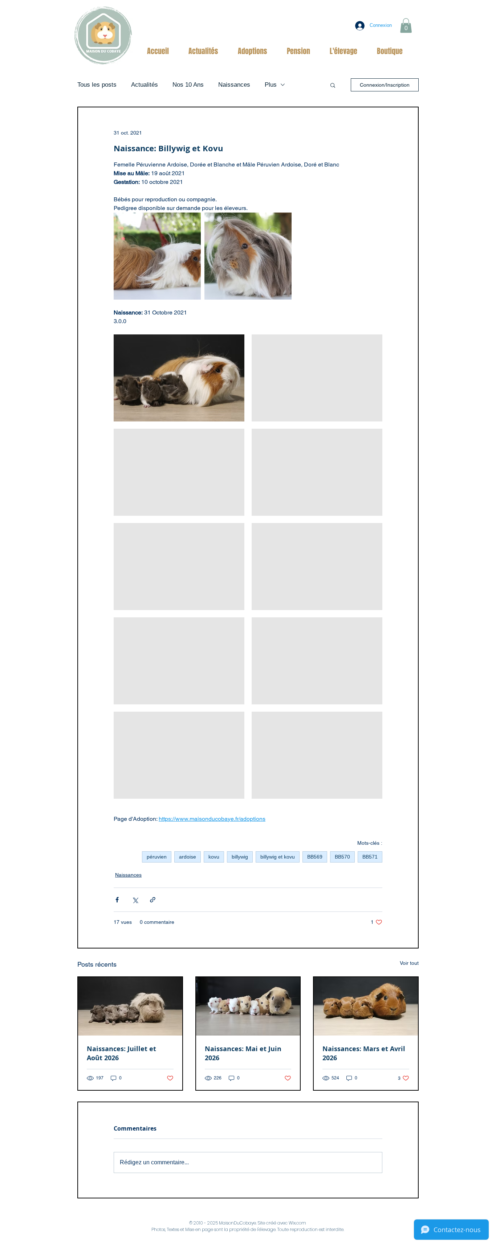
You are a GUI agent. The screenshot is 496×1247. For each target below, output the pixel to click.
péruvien (157, 857)
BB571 (370, 857)
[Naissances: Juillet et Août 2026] (130, 1006)
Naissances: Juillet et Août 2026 (121, 1053)
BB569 (314, 857)
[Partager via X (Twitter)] (134, 899)
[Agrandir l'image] (157, 256)
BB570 (342, 857)
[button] (406, 25)
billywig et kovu (277, 857)
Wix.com (297, 1223)
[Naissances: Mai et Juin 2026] (248, 1006)
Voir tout (409, 963)
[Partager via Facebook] (117, 899)
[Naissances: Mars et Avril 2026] (366, 1006)
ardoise (187, 857)
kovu (213, 857)
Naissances (234, 84)
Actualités (144, 84)
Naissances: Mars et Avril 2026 (363, 1053)
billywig (240, 857)
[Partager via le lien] (152, 899)
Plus (271, 84)
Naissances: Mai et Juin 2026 (243, 1053)
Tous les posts (97, 84)
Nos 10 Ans (188, 84)
